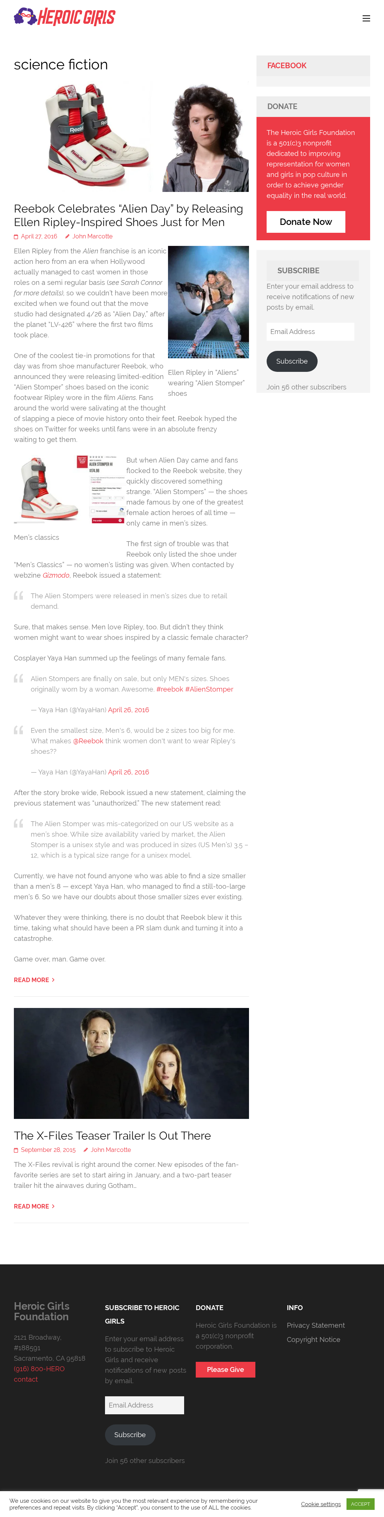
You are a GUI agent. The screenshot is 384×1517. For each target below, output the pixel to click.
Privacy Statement (316, 1325)
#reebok (169, 689)
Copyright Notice (313, 1339)
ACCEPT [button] (360, 1504)
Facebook (286, 65)
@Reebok (88, 741)
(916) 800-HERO (39, 1369)
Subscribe (292, 361)
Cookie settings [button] (321, 1504)
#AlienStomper (209, 689)
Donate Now (306, 221)
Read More (31, 980)
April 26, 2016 (128, 710)
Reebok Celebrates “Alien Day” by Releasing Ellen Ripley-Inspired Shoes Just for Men (128, 215)
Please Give (225, 1369)
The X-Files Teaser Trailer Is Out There (112, 1135)
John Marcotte (92, 236)
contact (26, 1379)
